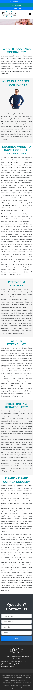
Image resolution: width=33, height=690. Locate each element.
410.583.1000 (16, 5)
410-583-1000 (16, 659)
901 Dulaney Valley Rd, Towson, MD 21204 (16, 656)
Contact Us (16, 8)
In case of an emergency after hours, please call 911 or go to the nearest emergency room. (14, 663)
